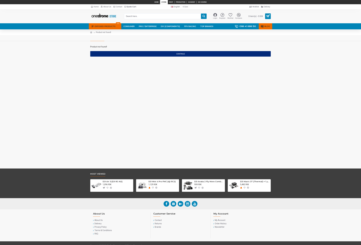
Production (180, 2)
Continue (180, 54)
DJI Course (202, 2)
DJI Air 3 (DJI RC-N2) (113, 181)
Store (163, 2)
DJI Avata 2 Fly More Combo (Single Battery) (209, 181)
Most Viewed (97, 174)
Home (156, 2)
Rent (171, 2)
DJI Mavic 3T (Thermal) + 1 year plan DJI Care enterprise (255, 181)
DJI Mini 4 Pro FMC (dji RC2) (162, 181)
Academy (191, 2)
